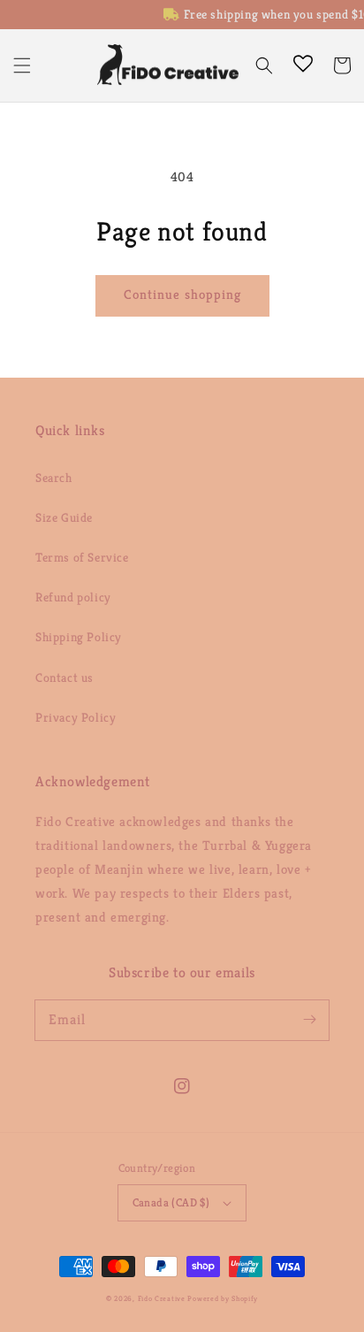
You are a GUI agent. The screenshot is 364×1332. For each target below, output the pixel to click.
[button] (22, 65)
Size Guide (64, 517)
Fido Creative (162, 1298)
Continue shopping (182, 294)
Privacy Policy (75, 717)
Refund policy (73, 597)
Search (53, 478)
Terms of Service (82, 557)
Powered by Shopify (222, 1298)
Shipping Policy (78, 637)
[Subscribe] (309, 1019)
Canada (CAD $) (171, 1202)
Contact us (64, 677)
